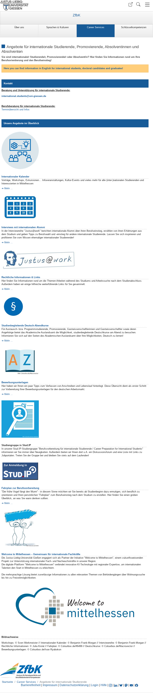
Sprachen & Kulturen (57, 27)
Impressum (50, 685)
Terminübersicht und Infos (15, 109)
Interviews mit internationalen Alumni (23, 227)
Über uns (19, 27)
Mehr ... (8, 188)
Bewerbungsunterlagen (14, 382)
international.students (14, 96)
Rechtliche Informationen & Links (20, 277)
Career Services (95, 27)
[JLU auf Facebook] (136, 685)
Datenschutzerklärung (74, 685)
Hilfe (104, 685)
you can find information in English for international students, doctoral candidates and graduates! (63, 68)
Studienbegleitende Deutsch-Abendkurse (25, 325)
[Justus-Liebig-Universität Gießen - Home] (38, 5)
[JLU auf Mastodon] (126, 685)
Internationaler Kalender (15, 176)
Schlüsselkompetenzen (133, 27)
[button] (131, 4)
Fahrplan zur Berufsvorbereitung (20, 488)
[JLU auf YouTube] (131, 685)
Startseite (7, 681)
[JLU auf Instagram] (111, 685)
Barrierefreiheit (30, 685)
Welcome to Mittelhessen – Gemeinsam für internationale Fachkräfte (40, 554)
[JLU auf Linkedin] (116, 685)
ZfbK (76, 15)
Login (95, 685)
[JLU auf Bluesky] (121, 685)
